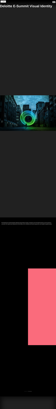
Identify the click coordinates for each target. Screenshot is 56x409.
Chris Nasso (30, 391)
